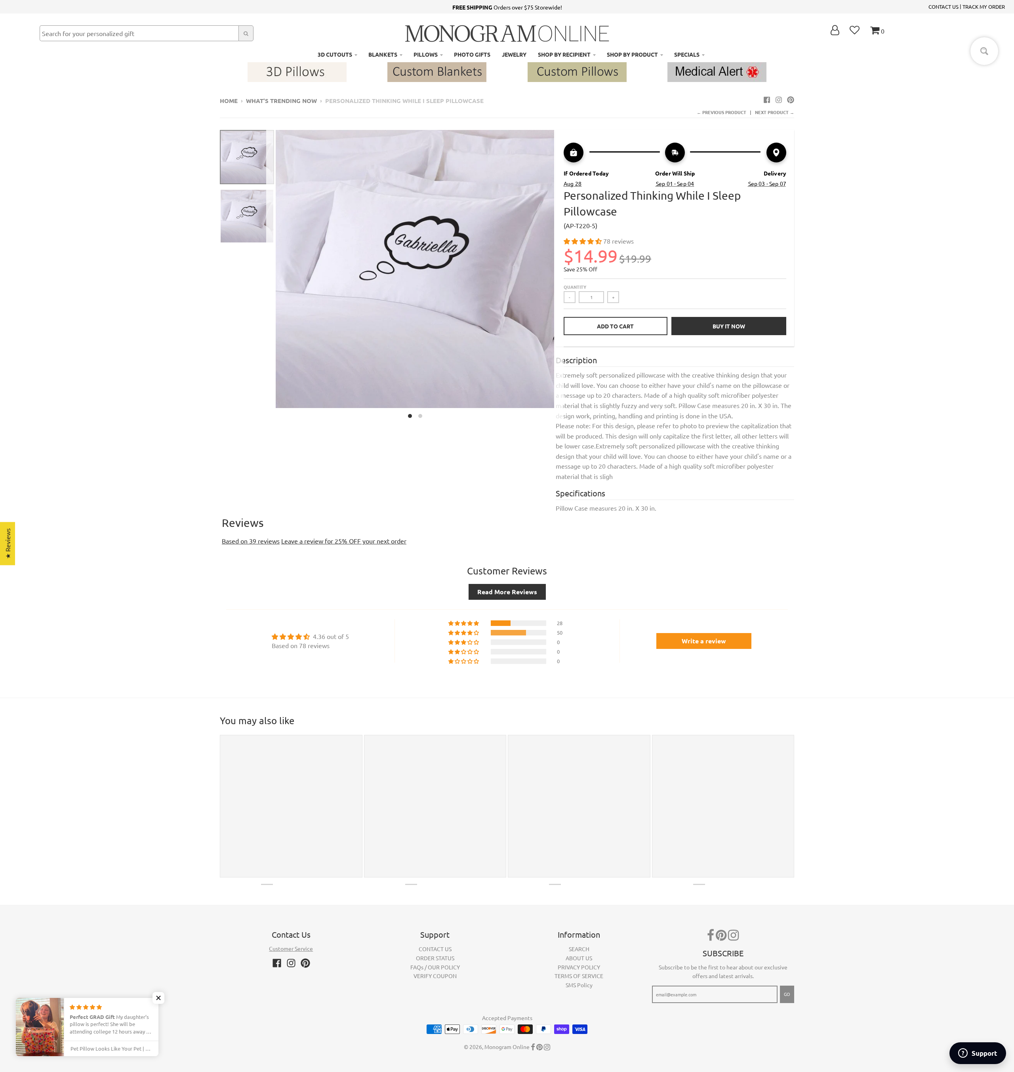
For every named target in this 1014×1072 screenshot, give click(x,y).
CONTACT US (943, 6)
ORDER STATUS (435, 957)
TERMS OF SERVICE (579, 975)
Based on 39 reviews (251, 541)
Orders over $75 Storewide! (507, 7)
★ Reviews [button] (7, 543)
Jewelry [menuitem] (514, 54)
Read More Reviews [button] (507, 592)
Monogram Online (507, 1046)
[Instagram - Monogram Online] (778, 99)
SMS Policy (579, 984)
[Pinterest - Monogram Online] (790, 99)
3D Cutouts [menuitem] (335, 54)
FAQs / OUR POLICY (435, 967)
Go (787, 994)
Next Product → (774, 112)
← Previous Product (721, 112)
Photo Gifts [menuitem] (472, 54)
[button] (583, 241)
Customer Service (291, 948)
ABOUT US (579, 957)
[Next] (559, 276)
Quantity (575, 287)
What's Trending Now (281, 101)
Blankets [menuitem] (382, 54)
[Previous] (271, 276)
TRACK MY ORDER (984, 6)
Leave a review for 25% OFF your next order (343, 541)
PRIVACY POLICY (579, 967)
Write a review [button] (704, 641)
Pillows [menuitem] (426, 54)
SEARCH (579, 948)
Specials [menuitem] (687, 54)
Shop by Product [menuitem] (632, 54)
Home (229, 101)
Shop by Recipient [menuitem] (564, 54)
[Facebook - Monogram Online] (766, 99)
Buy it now (729, 326)
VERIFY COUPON (435, 975)
